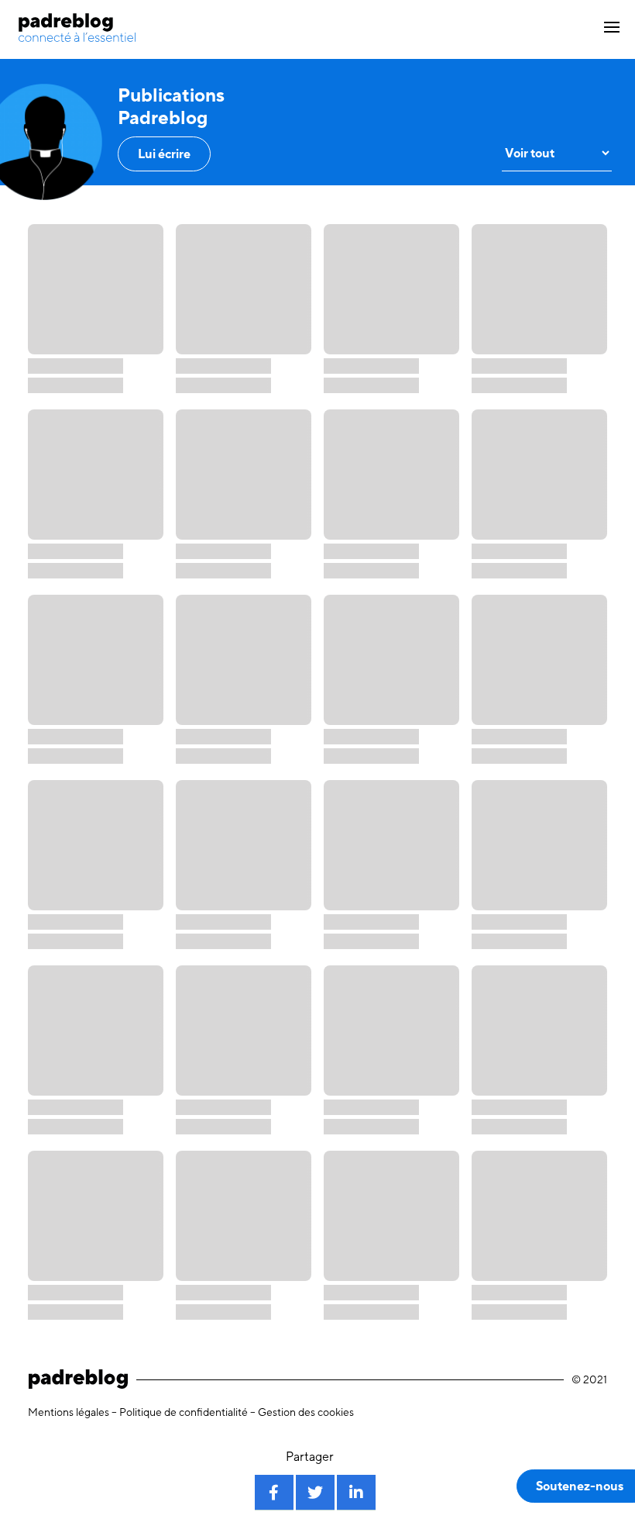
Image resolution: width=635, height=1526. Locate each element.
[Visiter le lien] (77, 27)
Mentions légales (68, 1412)
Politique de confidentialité (183, 1412)
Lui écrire (164, 154)
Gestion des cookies (306, 1412)
